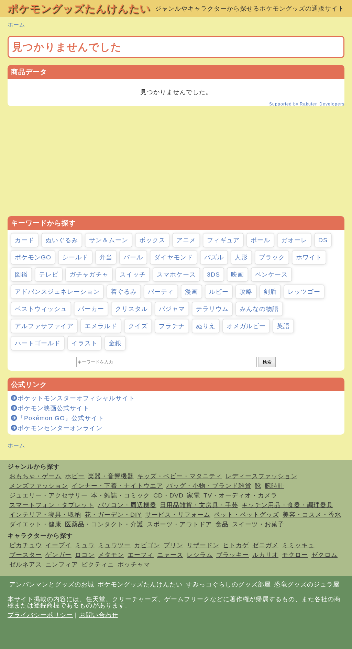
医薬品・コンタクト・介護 (104, 524)
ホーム (16, 24)
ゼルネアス (25, 564)
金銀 (115, 343)
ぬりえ (206, 326)
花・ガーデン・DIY (113, 514)
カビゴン (147, 545)
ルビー (219, 291)
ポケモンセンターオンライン (60, 428)
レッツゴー (304, 291)
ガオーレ (294, 240)
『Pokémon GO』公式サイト (61, 418)
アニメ (186, 240)
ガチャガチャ (89, 274)
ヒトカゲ (236, 545)
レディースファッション (261, 476)
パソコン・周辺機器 (127, 505)
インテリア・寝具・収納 (45, 514)
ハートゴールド (37, 343)
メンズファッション (38, 485)
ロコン (85, 554)
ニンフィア (61, 564)
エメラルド (101, 326)
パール (133, 257)
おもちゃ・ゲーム (35, 476)
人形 (241, 257)
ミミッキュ (298, 545)
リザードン (203, 545)
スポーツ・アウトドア (179, 524)
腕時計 (274, 485)
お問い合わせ (98, 615)
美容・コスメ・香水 (312, 514)
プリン (173, 545)
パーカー (91, 308)
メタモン (111, 554)
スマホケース (176, 274)
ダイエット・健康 (35, 524)
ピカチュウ (25, 545)
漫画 (191, 291)
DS (323, 240)
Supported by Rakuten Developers (306, 104)
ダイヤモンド (173, 257)
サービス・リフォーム (177, 514)
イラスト (85, 343)
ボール (260, 240)
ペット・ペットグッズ (246, 514)
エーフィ (141, 554)
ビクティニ (97, 564)
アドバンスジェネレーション (57, 291)
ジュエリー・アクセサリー (48, 495)
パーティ (161, 291)
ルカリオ (265, 554)
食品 (222, 524)
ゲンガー (58, 554)
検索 (267, 362)
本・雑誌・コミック (120, 495)
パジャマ (172, 308)
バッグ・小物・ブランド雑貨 (208, 485)
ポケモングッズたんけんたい (79, 8)
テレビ (48, 274)
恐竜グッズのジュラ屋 (307, 584)
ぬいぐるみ (61, 240)
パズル (214, 257)
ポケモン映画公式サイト (53, 408)
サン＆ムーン (108, 240)
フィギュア (223, 240)
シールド (75, 257)
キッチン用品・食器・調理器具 (287, 505)
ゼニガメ (265, 545)
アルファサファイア (44, 326)
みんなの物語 (259, 308)
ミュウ (85, 545)
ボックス (152, 240)
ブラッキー (232, 554)
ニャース (170, 554)
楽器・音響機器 (111, 476)
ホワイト (309, 257)
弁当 (105, 257)
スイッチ (133, 274)
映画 (237, 274)
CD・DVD (168, 495)
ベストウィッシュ (41, 308)
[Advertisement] (176, 161)
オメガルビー (246, 326)
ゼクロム (324, 554)
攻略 (246, 291)
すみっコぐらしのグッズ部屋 (228, 584)
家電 (193, 495)
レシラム (200, 554)
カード (24, 240)
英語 (283, 326)
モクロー (295, 554)
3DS (213, 274)
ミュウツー (114, 545)
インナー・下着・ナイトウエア (117, 485)
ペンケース (271, 274)
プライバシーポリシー (40, 615)
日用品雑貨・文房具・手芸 (199, 505)
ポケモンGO (33, 257)
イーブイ (58, 545)
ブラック (272, 257)
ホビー (75, 476)
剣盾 (270, 291)
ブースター (25, 554)
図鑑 (21, 274)
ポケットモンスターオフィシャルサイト (76, 398)
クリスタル (131, 308)
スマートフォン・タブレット (51, 505)
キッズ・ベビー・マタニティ (179, 476)
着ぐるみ (124, 291)
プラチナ (172, 326)
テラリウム (212, 308)
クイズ (138, 326)
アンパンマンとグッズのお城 (51, 584)
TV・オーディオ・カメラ (240, 495)
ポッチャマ (134, 564)
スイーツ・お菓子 (258, 524)
